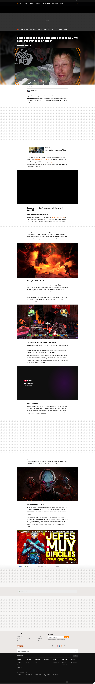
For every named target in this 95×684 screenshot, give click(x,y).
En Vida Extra (48, 147)
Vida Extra (27, 662)
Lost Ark (62, 3)
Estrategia (38, 3)
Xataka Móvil (19, 662)
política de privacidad (61, 639)
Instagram (60, 646)
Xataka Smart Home (20, 665)
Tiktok (64, 646)
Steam (31, 29)
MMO (29, 638)
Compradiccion (64, 664)
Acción (31, 3)
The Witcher (61, 29)
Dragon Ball (40, 29)
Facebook (75, 3)
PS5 (58, 566)
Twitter (77, 3)
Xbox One (53, 566)
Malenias (53, 162)
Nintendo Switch (20, 642)
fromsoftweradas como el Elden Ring (42, 159)
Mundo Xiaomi (19, 667)
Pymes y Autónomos (74, 662)
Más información (48, 682)
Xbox (52, 29)
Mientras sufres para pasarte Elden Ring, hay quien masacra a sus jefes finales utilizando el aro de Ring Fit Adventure (55, 150)
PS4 (42, 566)
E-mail (30, 45)
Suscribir (66, 637)
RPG (20, 3)
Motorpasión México (56, 674)
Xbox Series (47, 566)
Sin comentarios (21, 45)
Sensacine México (38, 674)
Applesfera (18, 664)
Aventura (26, 3)
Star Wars (35, 29)
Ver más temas (20, 646)
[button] (33, 90)
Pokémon (26, 29)
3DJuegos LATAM (29, 674)
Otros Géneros (34, 566)
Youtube (57, 646)
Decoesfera (64, 662)
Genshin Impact (46, 3)
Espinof (36, 662)
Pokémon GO (55, 3)
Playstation (45, 29)
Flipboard (28, 45)
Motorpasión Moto (56, 662)
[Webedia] (75, 1)
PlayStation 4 (40, 642)
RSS (62, 646)
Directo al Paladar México (47, 675)
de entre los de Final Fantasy (58, 217)
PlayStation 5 (30, 642)
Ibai (48, 29)
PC (39, 566)
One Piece (55, 29)
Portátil (65, 29)
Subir (75, 655)
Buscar (76, 651)
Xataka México (19, 674)
